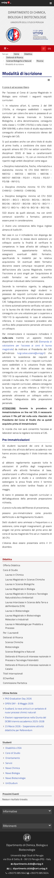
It (44, 48)
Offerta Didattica (11, 565)
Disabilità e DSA (13, 748)
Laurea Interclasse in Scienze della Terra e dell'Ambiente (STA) (26, 604)
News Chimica (12, 768)
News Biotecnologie (15, 778)
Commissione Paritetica (15, 683)
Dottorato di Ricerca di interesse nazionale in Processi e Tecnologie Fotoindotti (28, 658)
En (49, 48)
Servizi (8, 763)
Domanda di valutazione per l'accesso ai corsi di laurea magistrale (27, 345)
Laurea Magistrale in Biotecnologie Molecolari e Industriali (23, 617)
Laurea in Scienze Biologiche (19, 584)
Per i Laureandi (10, 633)
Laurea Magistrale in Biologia (20, 589)
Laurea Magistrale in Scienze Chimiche (25, 579)
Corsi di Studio (10, 570)
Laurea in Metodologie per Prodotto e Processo (24, 626)
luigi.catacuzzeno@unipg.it (31, 353)
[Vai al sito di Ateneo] (13, 34)
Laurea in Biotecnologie (17, 611)
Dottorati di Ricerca (13, 637)
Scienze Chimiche (14, 642)
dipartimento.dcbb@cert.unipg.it (28, 868)
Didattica (7, 559)
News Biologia (12, 773)
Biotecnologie (12, 647)
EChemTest (8, 678)
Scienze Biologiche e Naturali (20, 651)
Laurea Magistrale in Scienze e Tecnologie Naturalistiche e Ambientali (26, 595)
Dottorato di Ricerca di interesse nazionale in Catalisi (28, 667)
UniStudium (11, 783)
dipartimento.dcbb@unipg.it (28, 864)
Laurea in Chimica (14, 574)
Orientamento (12, 758)
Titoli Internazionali (13, 673)
